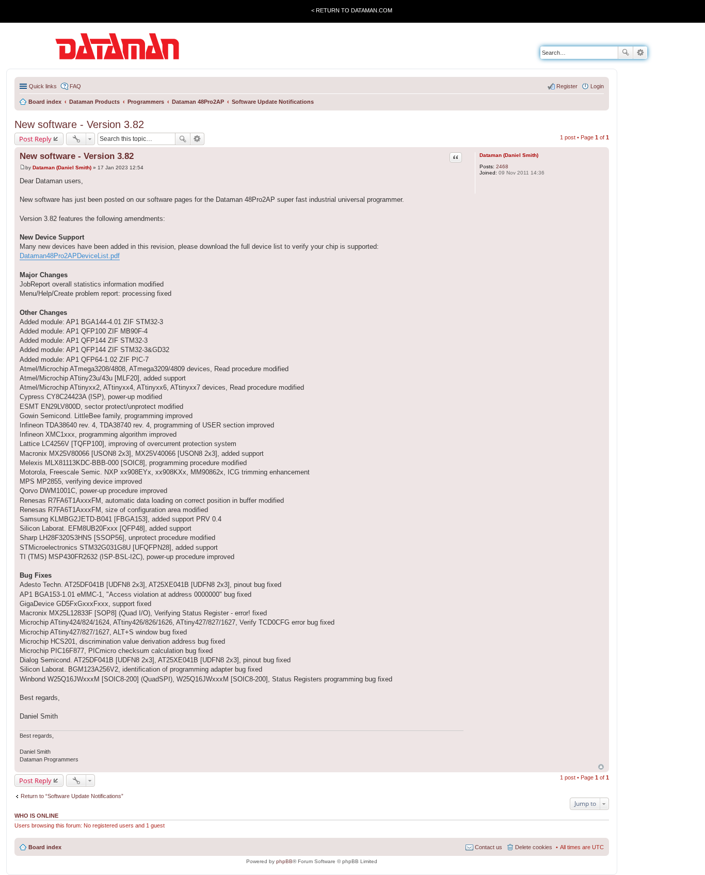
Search (625, 52)
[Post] (22, 167)
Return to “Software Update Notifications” (72, 796)
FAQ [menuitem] (75, 86)
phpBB (284, 861)
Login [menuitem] (597, 86)
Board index (44, 847)
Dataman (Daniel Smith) (508, 155)
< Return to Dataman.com (351, 10)
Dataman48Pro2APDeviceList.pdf (70, 256)
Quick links (43, 86)
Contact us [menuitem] (488, 847)
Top (601, 767)
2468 (502, 166)
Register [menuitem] (567, 86)
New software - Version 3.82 (79, 124)
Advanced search (640, 52)
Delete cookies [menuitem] (533, 847)
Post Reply (35, 139)
